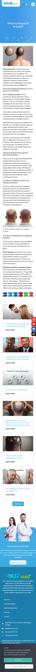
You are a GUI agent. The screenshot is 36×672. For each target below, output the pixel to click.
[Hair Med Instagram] (33, 319)
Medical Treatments (10, 608)
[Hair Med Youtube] (33, 324)
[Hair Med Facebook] (33, 329)
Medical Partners (9, 604)
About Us (7, 600)
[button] (33, 4)
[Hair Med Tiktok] (33, 333)
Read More (10, 330)
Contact (6, 616)
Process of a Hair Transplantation (17, 390)
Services (7, 612)
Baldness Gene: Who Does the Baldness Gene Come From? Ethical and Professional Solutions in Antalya (18, 422)
